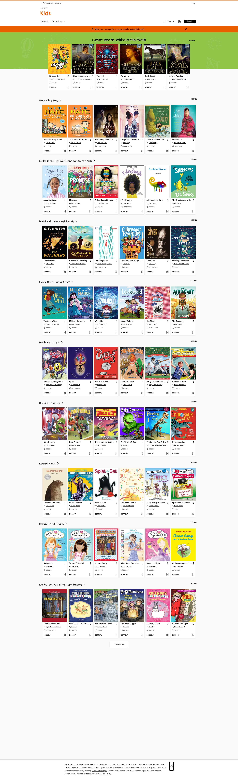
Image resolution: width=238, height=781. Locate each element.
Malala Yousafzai (180, 143)
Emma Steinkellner (52, 324)
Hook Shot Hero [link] (179, 382)
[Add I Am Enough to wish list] (141, 211)
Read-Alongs (48, 463)
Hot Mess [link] (150, 321)
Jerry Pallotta (101, 445)
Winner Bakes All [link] (76, 563)
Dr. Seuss (177, 203)
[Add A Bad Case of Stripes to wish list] (116, 211)
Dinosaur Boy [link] (54, 76)
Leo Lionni (152, 203)
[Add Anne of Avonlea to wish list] (187, 87)
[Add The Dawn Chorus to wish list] (141, 514)
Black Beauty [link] (150, 76)
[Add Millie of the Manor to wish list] (90, 332)
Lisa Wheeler (127, 385)
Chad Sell (126, 264)
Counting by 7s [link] (101, 261)
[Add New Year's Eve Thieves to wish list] (90, 635)
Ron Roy (126, 445)
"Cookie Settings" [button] (99, 771)
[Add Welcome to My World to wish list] (64, 151)
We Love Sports (50, 342)
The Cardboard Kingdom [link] (131, 261)
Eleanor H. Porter (128, 79)
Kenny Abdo (75, 506)
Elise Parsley (153, 143)
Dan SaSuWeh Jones (181, 264)
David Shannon (102, 203)
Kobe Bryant (75, 385)
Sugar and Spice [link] (153, 563)
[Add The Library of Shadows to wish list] (116, 151)
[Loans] (179, 21)
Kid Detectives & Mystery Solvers (61, 584)
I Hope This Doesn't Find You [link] (131, 140)
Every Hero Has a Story (55, 282)
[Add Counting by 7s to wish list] (116, 272)
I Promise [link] (73, 200)
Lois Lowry (152, 264)
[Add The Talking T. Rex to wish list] (141, 453)
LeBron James (76, 203)
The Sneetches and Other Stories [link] (182, 200)
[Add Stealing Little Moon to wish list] (193, 272)
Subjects (44, 21)
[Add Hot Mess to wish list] (167, 332)
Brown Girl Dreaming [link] (78, 261)
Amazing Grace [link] (50, 200)
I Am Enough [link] (126, 200)
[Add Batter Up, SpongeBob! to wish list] (64, 393)
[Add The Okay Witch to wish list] (64, 332)
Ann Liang (126, 143)
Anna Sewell (151, 79)
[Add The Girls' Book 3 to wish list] (116, 393)
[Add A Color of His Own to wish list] (167, 211)
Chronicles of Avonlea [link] (82, 76)
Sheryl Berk (50, 566)
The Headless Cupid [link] (52, 624)
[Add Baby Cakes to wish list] (64, 574)
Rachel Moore (102, 143)
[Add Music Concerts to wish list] (90, 514)
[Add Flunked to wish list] (116, 87)
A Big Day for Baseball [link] (156, 382)
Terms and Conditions (108, 764)
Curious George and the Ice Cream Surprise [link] (182, 563)
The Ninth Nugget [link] (128, 624)
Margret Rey (178, 566)
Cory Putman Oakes (58, 79)
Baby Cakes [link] (48, 563)
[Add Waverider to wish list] (116, 332)
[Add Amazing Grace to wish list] (64, 211)
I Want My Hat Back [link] (52, 503)
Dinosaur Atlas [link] (178, 442)
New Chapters (49, 100)
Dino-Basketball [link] (127, 382)
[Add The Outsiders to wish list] (64, 272)
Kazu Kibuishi (101, 324)
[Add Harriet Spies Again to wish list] (193, 635)
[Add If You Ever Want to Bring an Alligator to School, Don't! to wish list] (167, 151)
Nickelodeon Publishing (54, 385)
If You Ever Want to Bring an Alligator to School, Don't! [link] (156, 140)
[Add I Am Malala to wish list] (193, 151)
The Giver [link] (151, 261)
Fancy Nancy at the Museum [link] (156, 503)
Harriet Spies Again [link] (180, 624)
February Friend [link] (153, 624)
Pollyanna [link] (125, 76)
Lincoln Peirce (50, 143)
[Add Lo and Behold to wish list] (141, 332)
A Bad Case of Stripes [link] (104, 200)
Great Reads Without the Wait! (119, 40)
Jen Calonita (103, 79)
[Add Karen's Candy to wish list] (116, 574)
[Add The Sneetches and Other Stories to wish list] (193, 211)
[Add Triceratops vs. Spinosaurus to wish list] (116, 453)
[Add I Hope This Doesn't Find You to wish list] (141, 151)
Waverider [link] (99, 321)
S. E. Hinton (50, 264)
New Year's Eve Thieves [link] (79, 624)
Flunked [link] (100, 76)
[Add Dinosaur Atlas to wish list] (193, 453)
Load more (119, 644)
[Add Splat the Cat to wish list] (116, 514)
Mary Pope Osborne (155, 385)
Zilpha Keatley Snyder (53, 627)
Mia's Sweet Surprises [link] (130, 563)
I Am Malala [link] (177, 140)
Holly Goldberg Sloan (104, 264)
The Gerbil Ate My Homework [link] (79, 140)
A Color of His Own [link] (155, 200)
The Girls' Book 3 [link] (102, 382)
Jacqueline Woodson (78, 264)
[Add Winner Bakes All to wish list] (90, 574)
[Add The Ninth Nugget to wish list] (141, 635)
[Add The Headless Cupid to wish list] (64, 635)
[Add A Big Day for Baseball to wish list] (167, 393)
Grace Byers (127, 203)
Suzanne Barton (128, 506)
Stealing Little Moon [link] (180, 261)
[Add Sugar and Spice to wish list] (167, 574)
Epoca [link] (71, 382)
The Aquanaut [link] (178, 321)
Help (193, 3)
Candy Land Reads (52, 524)
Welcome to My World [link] (53, 140)
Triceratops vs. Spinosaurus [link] (105, 442)
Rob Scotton (101, 506)
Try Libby (96, 29)
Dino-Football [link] (75, 442)
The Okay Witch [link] (50, 321)
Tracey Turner (101, 385)
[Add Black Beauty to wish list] (163, 87)
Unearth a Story (50, 403)
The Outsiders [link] (49, 261)
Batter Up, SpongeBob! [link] (53, 382)
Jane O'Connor (154, 506)
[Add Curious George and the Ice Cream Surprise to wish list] (193, 574)
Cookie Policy (105, 774)
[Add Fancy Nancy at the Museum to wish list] (167, 514)
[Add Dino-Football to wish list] (90, 453)
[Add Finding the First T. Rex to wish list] (167, 453)
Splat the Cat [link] (100, 503)
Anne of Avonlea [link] (176, 76)
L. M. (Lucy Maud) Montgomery (83, 79)
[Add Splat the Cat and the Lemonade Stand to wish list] (193, 514)
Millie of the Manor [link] (77, 321)
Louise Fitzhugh (179, 627)
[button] (168, 21)
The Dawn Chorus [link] (128, 503)
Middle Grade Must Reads (57, 221)
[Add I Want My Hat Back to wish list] (64, 514)
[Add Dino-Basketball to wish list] (141, 393)
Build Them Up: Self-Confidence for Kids (66, 161)
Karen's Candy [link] (101, 563)
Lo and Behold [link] (127, 321)
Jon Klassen (50, 506)
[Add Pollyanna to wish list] (139, 87)
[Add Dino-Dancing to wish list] (64, 453)
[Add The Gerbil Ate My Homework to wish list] (90, 151)
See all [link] (192, 40)
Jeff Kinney (152, 324)
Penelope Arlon (179, 445)
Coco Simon (127, 566)
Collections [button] (57, 21)
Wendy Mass (127, 324)
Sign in (190, 21)
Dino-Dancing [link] (49, 442)
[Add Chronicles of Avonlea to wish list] (92, 87)
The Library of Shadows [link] (105, 140)
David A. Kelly (102, 627)
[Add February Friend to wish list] (167, 635)
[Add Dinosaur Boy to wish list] (68, 87)
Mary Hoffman (51, 203)
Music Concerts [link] (75, 503)
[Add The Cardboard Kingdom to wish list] (141, 272)
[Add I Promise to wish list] (90, 211)
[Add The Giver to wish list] (167, 272)
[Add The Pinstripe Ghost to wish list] (116, 635)
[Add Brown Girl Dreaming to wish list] (90, 272)
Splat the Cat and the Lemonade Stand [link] (182, 503)
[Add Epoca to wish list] (90, 393)
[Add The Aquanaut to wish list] (193, 332)
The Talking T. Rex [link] (128, 442)
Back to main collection (51, 3)
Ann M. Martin (102, 566)
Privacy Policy (128, 764)
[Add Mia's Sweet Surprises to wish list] (141, 574)
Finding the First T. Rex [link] (156, 442)
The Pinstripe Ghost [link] (103, 624)
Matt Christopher (180, 385)
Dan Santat (178, 324)
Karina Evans (75, 324)
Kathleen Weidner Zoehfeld (158, 445)
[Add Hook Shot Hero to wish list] (193, 393)
